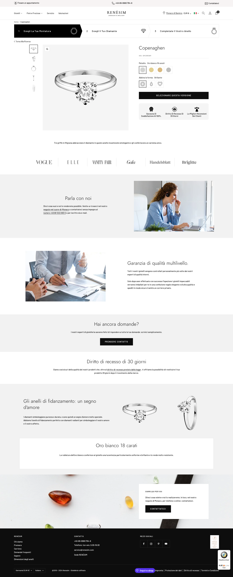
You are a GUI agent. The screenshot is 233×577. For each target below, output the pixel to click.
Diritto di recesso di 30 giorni (174, 114)
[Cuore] (160, 84)
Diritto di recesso (191, 570)
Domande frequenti (22, 552)
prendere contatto (116, 342)
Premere (18, 545)
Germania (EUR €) (22, 570)
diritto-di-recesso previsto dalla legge (124, 369)
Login (210, 13)
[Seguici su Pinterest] (158, 543)
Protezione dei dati (173, 570)
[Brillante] (142, 84)
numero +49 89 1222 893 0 (54, 213)
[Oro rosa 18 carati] (160, 70)
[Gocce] (151, 84)
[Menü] (228, 551)
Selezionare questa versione (173, 95)
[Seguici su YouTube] (166, 543)
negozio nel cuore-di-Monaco (56, 209)
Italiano (196, 13)
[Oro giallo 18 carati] (151, 70)
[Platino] (168, 70)
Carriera (17, 549)
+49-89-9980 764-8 (123, 3)
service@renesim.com (84, 550)
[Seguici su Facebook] (144, 543)
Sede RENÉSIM (80, 555)
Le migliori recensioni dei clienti (197, 114)
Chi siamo (18, 542)
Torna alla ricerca (23, 41)
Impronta (159, 570)
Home (16, 22)
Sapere (17, 556)
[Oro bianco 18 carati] (142, 70)
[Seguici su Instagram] (151, 543)
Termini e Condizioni (210, 570)
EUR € (186, 13)
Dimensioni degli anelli (24, 559)
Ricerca (203, 13)
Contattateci (213, 3)
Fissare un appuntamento (28, 4)
